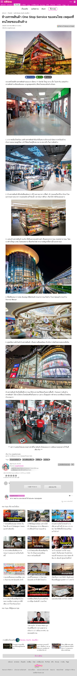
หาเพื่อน (23, 5)
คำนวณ (53, 5)
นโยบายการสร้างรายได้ (42, 669)
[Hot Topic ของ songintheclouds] (5, 470)
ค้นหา (44, 9)
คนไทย (46, 459)
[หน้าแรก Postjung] (8, 1)
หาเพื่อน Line (35, 5)
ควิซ (47, 5)
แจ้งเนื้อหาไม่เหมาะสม (38, 672)
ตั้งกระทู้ (52, 9)
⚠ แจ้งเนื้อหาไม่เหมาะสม (64, 464)
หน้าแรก (3, 5)
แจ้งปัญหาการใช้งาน (70, 669)
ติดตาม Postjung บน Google (66, 26)
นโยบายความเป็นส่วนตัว (20, 669)
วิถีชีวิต (38, 459)
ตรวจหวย (10, 5)
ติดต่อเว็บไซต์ (60, 669)
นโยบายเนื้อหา (31, 669)
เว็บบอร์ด (17, 5)
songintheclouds (11, 28)
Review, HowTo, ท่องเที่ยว (29, 640)
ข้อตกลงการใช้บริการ (7, 669)
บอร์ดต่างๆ (35, 9)
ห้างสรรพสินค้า (14, 459)
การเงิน (59, 5)
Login (32, 486)
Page (64, 5)
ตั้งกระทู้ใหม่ (38, 656)
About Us (52, 669)
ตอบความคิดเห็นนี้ (67, 501)
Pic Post (42, 5)
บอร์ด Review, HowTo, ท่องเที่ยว (21, 13)
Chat (28, 5)
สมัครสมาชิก (52, 487)
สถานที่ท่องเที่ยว (27, 459)
